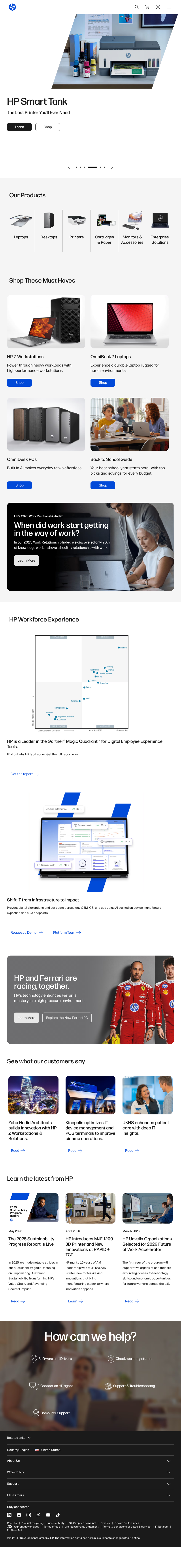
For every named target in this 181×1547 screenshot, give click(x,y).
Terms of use (52, 1526)
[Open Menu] (168, 7)
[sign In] (158, 7)
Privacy (105, 1523)
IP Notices (161, 1526)
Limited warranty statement (81, 1526)
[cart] (147, 7)
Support (13, 1484)
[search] (137, 7)
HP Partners (15, 1495)
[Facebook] (19, 1515)
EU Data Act (14, 1530)
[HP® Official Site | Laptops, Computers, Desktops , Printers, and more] (12, 7)
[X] (38, 1515)
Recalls (12, 1523)
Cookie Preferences (127, 1523)
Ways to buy (15, 1472)
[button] (69, 167)
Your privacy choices (26, 1526)
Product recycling (32, 1523)
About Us (13, 1461)
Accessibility (56, 1523)
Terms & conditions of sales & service (127, 1526)
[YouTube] (48, 1515)
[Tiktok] (58, 1515)
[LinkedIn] (9, 1515)
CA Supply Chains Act (82, 1523)
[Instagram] (28, 1515)
